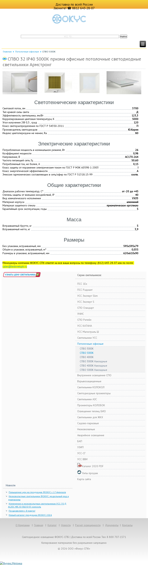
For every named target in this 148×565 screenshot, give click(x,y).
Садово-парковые (88, 423)
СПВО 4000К (87, 357)
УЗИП (80, 447)
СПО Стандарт (85, 307)
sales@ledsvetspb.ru (15, 266)
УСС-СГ (81, 453)
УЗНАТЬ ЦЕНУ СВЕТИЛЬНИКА (20, 274)
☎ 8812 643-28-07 (81, 8)
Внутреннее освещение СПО (94, 375)
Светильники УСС (87, 337)
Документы (112, 525)
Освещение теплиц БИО (91, 411)
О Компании (23, 525)
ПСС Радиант (84, 289)
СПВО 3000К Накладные (93, 361)
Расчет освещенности (88, 525)
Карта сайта (84, 479)
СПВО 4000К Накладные (93, 365)
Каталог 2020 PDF (92, 466)
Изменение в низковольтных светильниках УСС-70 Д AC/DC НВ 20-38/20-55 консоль (37, 505)
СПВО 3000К (87, 348)
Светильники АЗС (87, 399)
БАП (79, 441)
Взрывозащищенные (89, 381)
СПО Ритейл (84, 319)
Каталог (52, 525)
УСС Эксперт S (85, 301)
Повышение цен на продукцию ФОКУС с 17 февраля (37, 492)
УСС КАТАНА (84, 325)
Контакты (127, 525)
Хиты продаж (90, 473)
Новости (66, 525)
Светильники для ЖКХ (90, 417)
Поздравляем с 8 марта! (22, 510)
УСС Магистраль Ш (88, 331)
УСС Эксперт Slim (87, 295)
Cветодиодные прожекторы (94, 393)
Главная (7, 51)
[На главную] (74, 19)
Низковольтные (86, 429)
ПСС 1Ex (82, 283)
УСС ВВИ (82, 459)
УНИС (80, 313)
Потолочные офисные (27, 51)
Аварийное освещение (90, 435)
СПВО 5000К (87, 353)
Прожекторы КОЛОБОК (91, 405)
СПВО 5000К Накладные (93, 370)
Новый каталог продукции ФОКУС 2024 (30, 515)
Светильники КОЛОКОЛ (90, 387)
